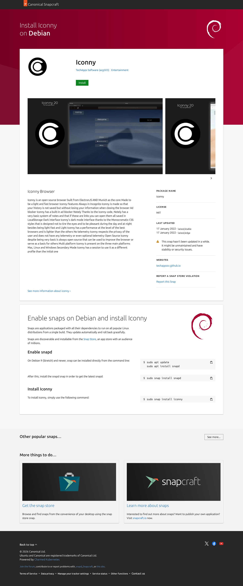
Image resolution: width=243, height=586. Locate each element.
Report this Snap (166, 281)
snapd (79, 566)
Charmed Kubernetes (47, 559)
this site (101, 566)
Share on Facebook (214, 544)
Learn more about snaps (148, 505)
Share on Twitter (207, 544)
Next (211, 178)
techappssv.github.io (168, 265)
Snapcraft (88, 566)
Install (82, 82)
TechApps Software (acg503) (93, 70)
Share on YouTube (221, 544)
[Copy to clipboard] (211, 362)
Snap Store (89, 339)
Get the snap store (38, 505)
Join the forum (27, 566)
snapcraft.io (139, 518)
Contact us (138, 573)
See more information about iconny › (49, 290)
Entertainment (119, 70)
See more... (214, 436)
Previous (202, 178)
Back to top (27, 544)
